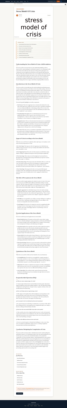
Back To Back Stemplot (20, 384)
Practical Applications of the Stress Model (25, 51)
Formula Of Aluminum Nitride (21, 364)
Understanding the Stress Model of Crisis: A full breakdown (27, 44)
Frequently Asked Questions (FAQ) (24, 55)
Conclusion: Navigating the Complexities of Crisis (26, 57)
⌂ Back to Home (19, 393)
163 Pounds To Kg (19, 377)
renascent (7, 1)
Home (12, 1)
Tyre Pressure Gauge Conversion (22, 362)
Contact (18, 1)
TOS (27, 1)
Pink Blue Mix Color (20, 382)
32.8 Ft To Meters (19, 379)
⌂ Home (58, 1)
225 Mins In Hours (19, 360)
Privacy (25, 1)
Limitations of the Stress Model (23, 53)
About (14, 1)
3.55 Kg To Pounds (20, 375)
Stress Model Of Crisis (29, 388)
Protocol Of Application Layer (21, 366)
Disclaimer (21, 1)
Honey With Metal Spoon (21, 358)
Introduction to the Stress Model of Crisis (25, 46)
